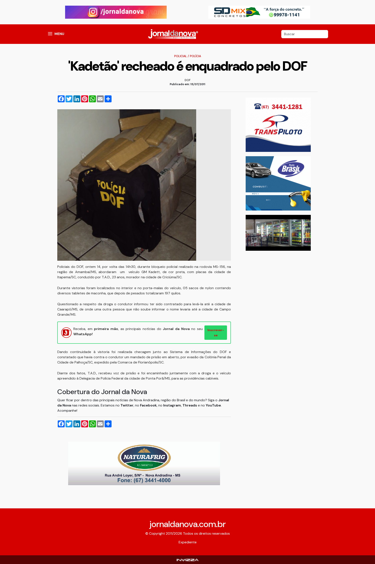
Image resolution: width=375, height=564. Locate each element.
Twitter (126, 405)
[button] (50, 34)
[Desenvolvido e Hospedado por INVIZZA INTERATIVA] (187, 559)
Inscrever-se (215, 332)
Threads (190, 405)
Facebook (148, 405)
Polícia (195, 56)
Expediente (188, 542)
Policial (180, 56)
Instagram (172, 405)
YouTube (213, 405)
